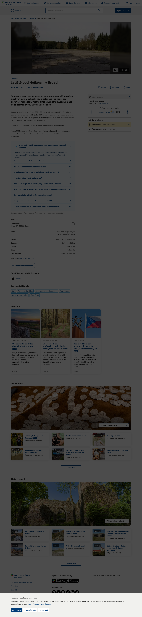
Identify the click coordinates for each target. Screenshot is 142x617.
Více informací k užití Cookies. (39, 604)
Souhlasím (16, 610)
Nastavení (44, 610)
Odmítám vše (30, 610)
